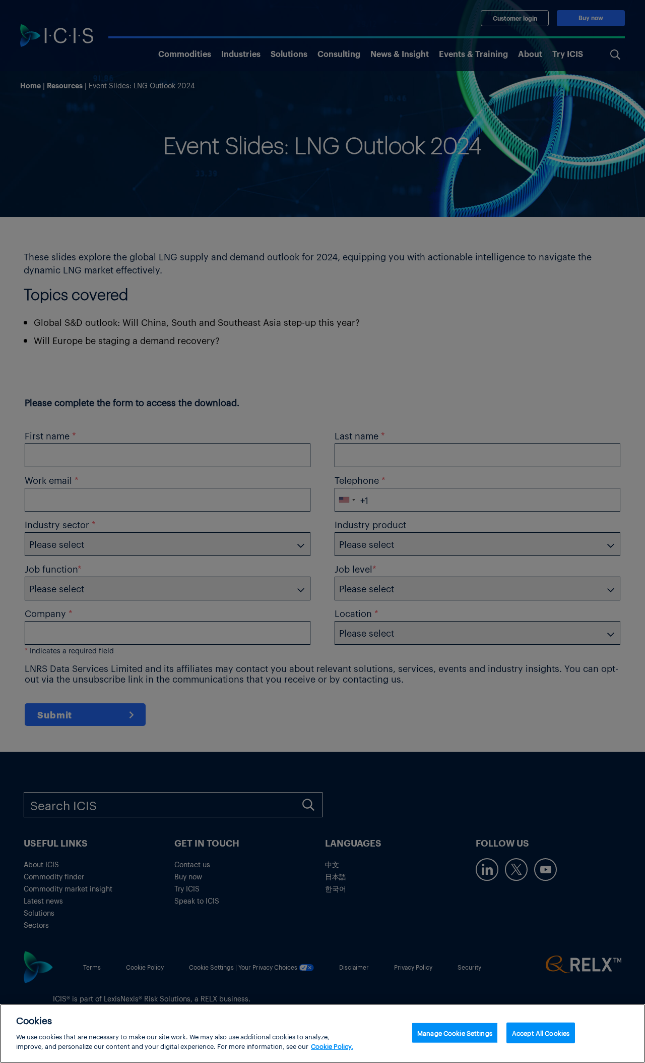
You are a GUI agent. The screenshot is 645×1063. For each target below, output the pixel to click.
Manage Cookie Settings (454, 1032)
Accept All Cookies (540, 1032)
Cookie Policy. (332, 1046)
